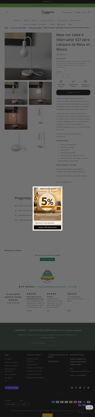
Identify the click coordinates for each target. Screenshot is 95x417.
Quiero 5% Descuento (47, 227)
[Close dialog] (61, 188)
